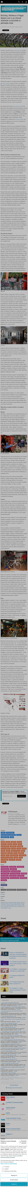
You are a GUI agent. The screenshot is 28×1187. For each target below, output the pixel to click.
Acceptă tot (14, 1184)
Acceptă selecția (14, 1180)
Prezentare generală (23, 1142)
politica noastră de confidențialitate (9, 1163)
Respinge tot (14, 1175)
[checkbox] (5, 1167)
